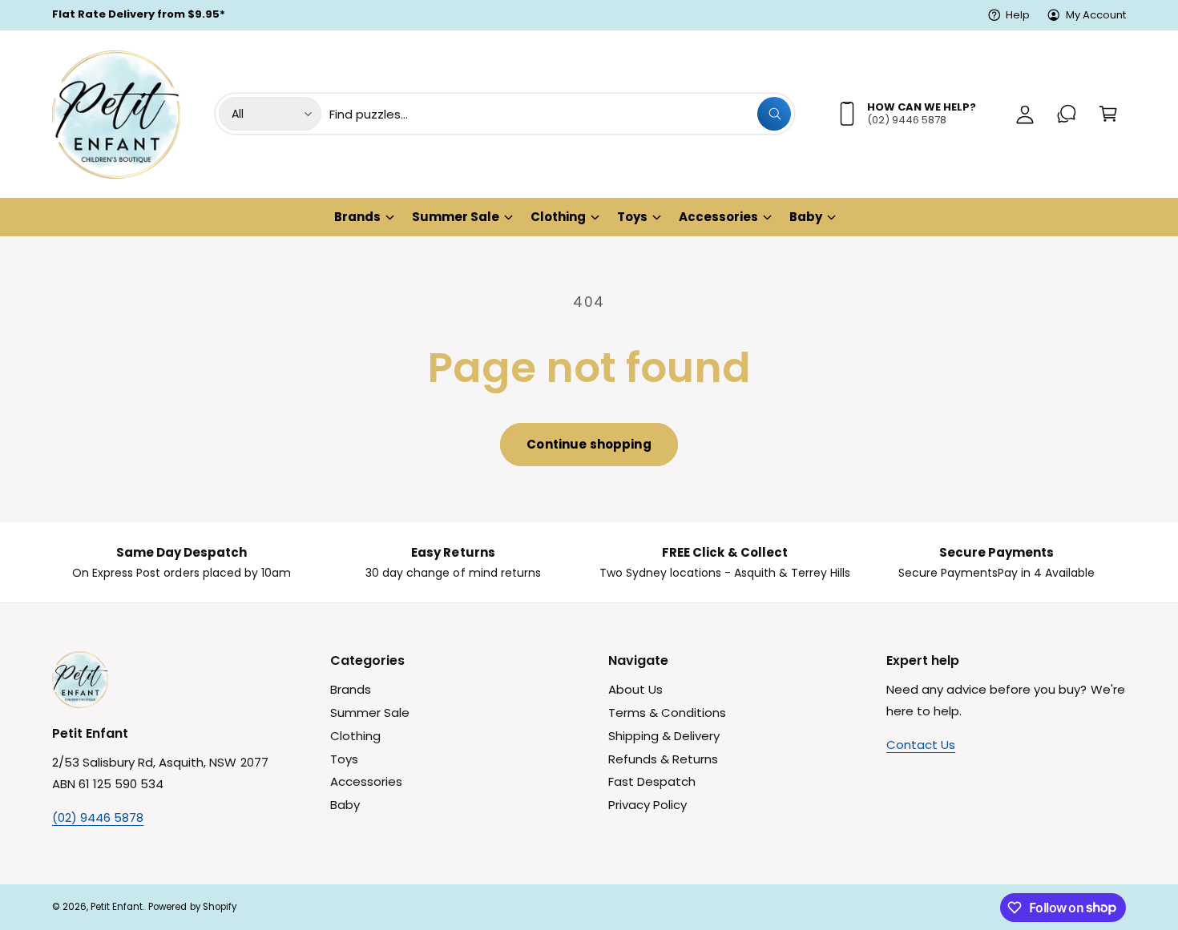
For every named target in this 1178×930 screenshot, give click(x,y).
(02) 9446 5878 (97, 817)
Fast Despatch (652, 781)
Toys (632, 216)
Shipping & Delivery (664, 735)
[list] (589, 562)
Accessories (718, 216)
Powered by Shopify (192, 906)
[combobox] (560, 114)
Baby (805, 216)
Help (1018, 14)
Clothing (558, 216)
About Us (635, 689)
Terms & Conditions (667, 712)
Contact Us (920, 744)
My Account (1096, 14)
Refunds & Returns (663, 759)
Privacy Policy (647, 804)
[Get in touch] (1066, 114)
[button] (1108, 114)
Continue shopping (589, 444)
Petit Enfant (117, 906)
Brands (357, 216)
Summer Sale (455, 216)
